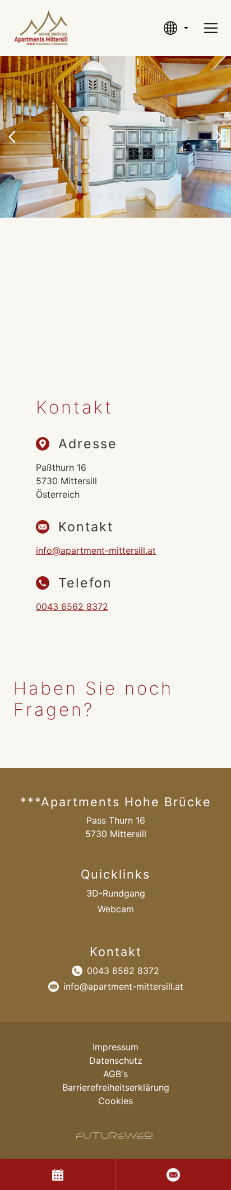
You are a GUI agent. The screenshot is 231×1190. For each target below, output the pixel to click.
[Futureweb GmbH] (114, 1135)
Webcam (116, 909)
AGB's (115, 1073)
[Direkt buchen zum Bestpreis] (58, 1174)
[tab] (69, 196)
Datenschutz (115, 1060)
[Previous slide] (12, 136)
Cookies (115, 1100)
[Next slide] (218, 136)
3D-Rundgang (115, 893)
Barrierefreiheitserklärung (115, 1087)
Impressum (115, 1047)
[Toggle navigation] (210, 28)
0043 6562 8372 (72, 606)
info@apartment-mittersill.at (96, 550)
